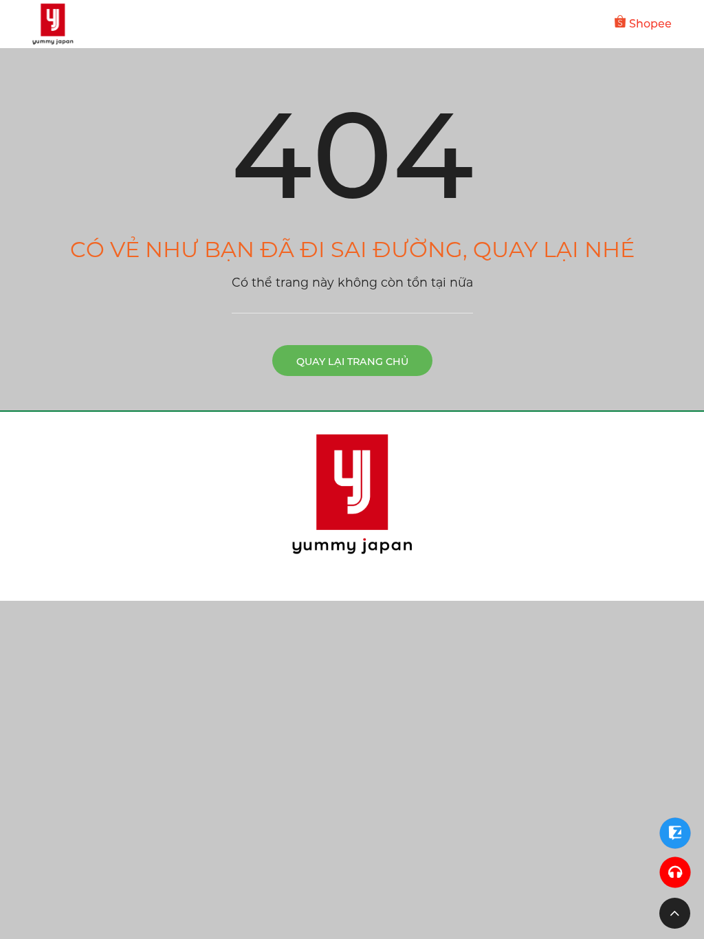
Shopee (650, 23)
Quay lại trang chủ (352, 361)
